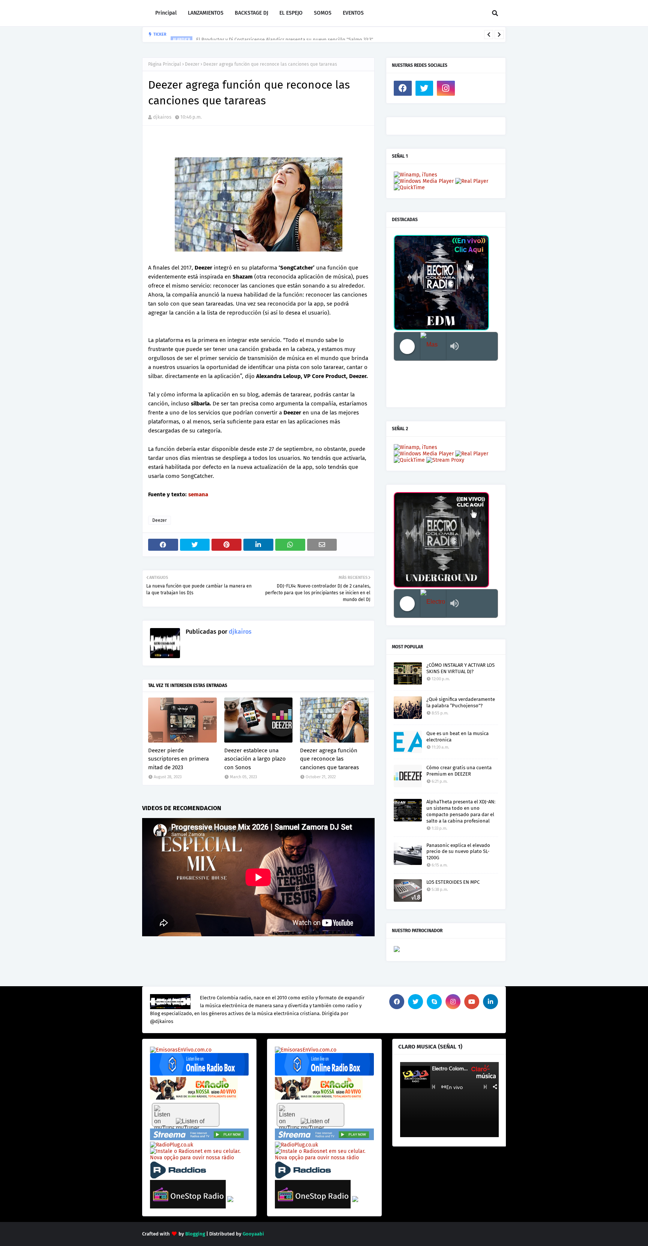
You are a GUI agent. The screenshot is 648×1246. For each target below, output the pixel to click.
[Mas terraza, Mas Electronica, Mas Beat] (433, 346)
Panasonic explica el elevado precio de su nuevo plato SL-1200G (458, 851)
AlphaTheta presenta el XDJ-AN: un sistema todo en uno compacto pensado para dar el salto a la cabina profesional (460, 811)
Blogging (195, 1234)
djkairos (162, 117)
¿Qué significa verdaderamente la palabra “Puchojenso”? (460, 702)
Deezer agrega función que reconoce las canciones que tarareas (329, 759)
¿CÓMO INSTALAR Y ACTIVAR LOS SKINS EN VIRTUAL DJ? (460, 668)
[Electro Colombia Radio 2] (433, 603)
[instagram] (446, 88)
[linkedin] (490, 1001)
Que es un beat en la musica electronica (457, 737)
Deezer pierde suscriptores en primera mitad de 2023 (178, 759)
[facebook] (403, 88)
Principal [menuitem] (166, 13)
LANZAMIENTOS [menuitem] (206, 13)
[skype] (434, 1001)
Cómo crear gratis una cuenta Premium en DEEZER (459, 771)
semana (198, 494)
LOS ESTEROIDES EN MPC (453, 882)
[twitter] (425, 88)
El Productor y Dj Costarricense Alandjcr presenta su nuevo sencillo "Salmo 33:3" (284, 34)
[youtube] (471, 1001)
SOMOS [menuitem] (323, 13)
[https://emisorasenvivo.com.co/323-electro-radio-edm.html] (181, 1050)
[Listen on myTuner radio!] (185, 1115)
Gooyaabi (253, 1234)
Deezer (192, 64)
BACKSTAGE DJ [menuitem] (251, 13)
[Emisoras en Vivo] (199, 1074)
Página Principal (164, 64)
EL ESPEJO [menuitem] (291, 13)
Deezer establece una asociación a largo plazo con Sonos (255, 759)
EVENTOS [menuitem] (353, 13)
